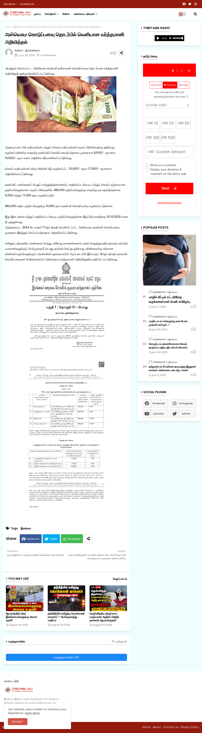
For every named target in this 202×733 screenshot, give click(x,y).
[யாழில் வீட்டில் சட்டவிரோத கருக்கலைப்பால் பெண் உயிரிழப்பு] (169, 260)
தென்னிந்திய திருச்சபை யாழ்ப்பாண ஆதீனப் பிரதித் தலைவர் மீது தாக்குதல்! (104, 617)
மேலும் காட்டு (120, 579)
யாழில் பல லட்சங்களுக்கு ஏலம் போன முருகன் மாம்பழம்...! (168, 323)
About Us (10, 4)
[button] (195, 14)
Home (146, 727)
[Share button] (88, 538)
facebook (158, 403)
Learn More (32, 713)
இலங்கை (19, 27)
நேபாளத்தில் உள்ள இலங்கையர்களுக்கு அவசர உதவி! (21, 617)
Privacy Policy (189, 727)
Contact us (27, 4)
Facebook (32, 539)
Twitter (53, 539)
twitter (186, 413)
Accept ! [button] (17, 722)
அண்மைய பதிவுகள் (84, 14)
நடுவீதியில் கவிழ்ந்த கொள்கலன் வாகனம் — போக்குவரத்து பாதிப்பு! (66, 617)
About (157, 727)
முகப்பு (37, 14)
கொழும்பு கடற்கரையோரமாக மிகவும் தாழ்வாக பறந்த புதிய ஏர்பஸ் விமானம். (168, 345)
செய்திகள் (50, 14)
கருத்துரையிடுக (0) (66, 657)
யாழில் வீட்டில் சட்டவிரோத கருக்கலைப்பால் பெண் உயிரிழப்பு (169, 299)
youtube (158, 413)
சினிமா (66, 14)
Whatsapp (74, 539)
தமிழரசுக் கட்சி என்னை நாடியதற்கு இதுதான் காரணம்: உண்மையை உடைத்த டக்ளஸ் (172, 368)
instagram (186, 403)
